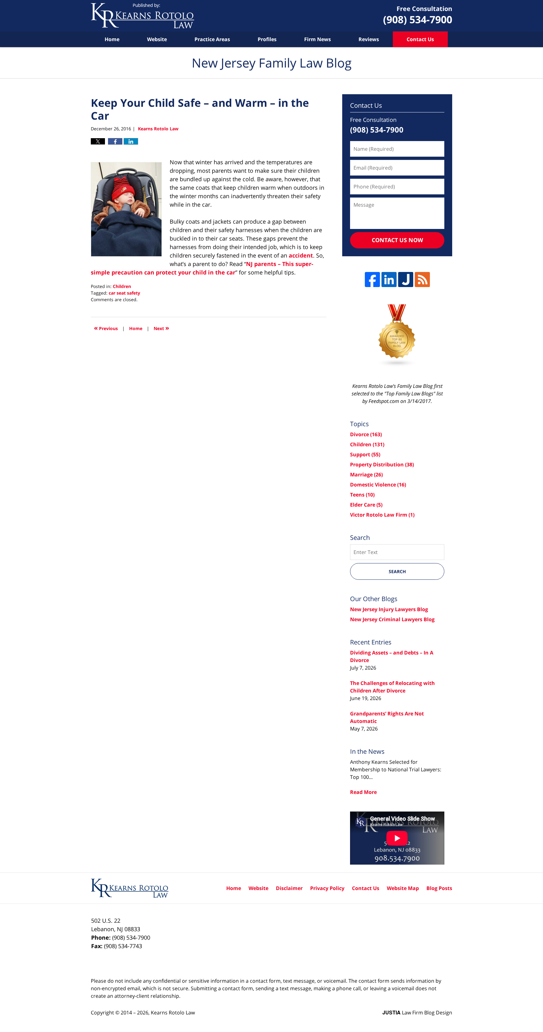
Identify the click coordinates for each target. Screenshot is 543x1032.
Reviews (369, 39)
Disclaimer (289, 888)
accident (301, 255)
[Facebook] (372, 279)
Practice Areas (212, 39)
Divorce (366, 434)
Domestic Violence (378, 484)
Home (112, 39)
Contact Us (420, 39)
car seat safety (124, 293)
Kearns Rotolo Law (173, 1012)
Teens (362, 494)
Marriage (366, 474)
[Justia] (405, 279)
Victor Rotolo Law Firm (382, 514)
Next (161, 327)
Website (157, 39)
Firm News (317, 39)
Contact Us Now (397, 240)
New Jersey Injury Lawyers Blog (389, 609)
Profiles (267, 39)
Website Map (403, 888)
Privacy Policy (327, 888)
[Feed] (422, 279)
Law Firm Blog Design (417, 1012)
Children (122, 286)
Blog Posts (439, 888)
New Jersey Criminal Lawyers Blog (392, 619)
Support (365, 454)
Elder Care (366, 504)
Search (397, 571)
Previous (106, 327)
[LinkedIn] (389, 279)
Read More (363, 792)
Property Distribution (382, 464)
